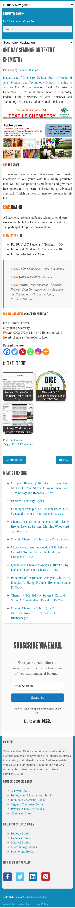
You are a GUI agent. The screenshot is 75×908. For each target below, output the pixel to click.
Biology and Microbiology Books (32, 795)
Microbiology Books (24, 847)
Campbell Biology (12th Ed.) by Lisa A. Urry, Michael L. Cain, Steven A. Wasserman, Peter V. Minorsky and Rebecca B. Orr (40, 488)
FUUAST (17, 444)
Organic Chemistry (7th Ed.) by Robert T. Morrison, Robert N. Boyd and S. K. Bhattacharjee (37, 613)
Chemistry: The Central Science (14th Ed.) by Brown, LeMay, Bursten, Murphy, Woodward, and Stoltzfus (40, 526)
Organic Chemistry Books (27, 804)
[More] (45, 351)
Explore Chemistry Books (27, 501)
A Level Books (20, 791)
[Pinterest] (22, 351)
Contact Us (23, 904)
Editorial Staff (26, 70)
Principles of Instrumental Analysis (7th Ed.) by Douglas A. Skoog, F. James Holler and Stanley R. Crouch (41, 582)
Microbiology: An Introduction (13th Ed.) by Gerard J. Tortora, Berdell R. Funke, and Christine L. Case (39, 552)
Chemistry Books (22, 813)
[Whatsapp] (30, 351)
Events (18, 440)
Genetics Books (21, 838)
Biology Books (20, 833)
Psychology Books (22, 851)
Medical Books (20, 842)
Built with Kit (37, 721)
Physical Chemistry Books (27, 809)
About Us (8, 904)
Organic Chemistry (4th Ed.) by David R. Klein (41, 539)
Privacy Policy (40, 904)
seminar (28, 444)
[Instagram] (38, 351)
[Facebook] (6, 351)
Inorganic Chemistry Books (28, 800)
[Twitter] (14, 351)
